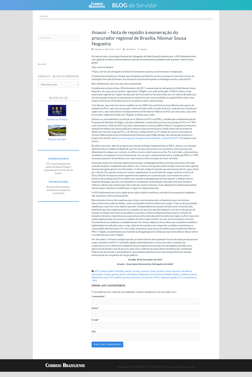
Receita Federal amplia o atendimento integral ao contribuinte (58, 190)
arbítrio (111, 271)
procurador (147, 277)
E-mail (95, 319)
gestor (123, 274)
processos (136, 277)
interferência (156, 274)
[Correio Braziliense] (99, 4)
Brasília (120, 271)
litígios (176, 274)
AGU (96, 271)
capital (128, 271)
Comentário (99, 296)
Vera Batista (130, 49)
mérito (193, 274)
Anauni (103, 271)
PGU (111, 277)
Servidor (143, 49)
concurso (145, 271)
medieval (185, 274)
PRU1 (157, 277)
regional (165, 277)
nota (106, 277)
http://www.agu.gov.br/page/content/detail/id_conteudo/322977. (148, 138)
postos (126, 277)
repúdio (173, 277)
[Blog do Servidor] (136, 4)
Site (94, 331)
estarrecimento (173, 271)
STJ (180, 277)
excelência (187, 271)
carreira (136, 271)
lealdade (168, 274)
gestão (115, 274)
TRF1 (94, 280)
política (118, 277)
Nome (95, 308)
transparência (189, 277)
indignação (143, 274)
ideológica (132, 274)
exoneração (97, 274)
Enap (153, 271)
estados (160, 271)
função (107, 274)
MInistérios (97, 277)
